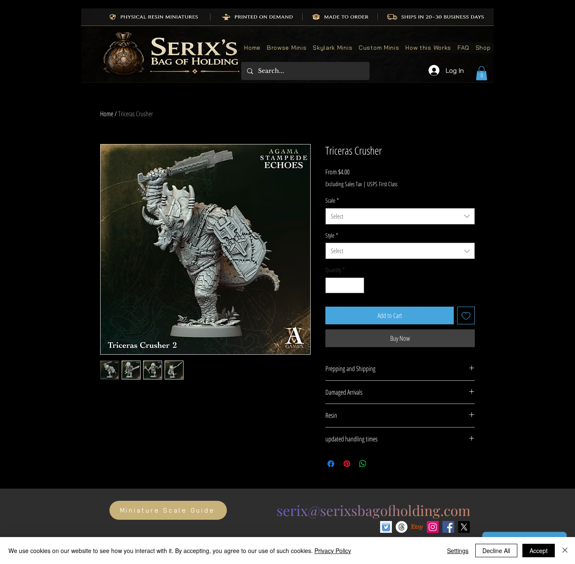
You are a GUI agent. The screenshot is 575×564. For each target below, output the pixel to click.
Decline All (496, 550)
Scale (332, 200)
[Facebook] (448, 527)
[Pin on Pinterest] (347, 464)
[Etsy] (417, 527)
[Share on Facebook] (331, 464)
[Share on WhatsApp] (363, 464)
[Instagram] (433, 527)
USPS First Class (382, 184)
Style (331, 235)
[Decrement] (332, 285)
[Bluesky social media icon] (386, 527)
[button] (481, 73)
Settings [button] (458, 550)
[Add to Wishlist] (466, 315)
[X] (464, 527)
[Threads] (401, 527)
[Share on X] (379, 464)
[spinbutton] (344, 285)
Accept (539, 550)
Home (106, 113)
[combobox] (400, 216)
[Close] (565, 550)
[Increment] (357, 285)
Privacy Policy (332, 550)
